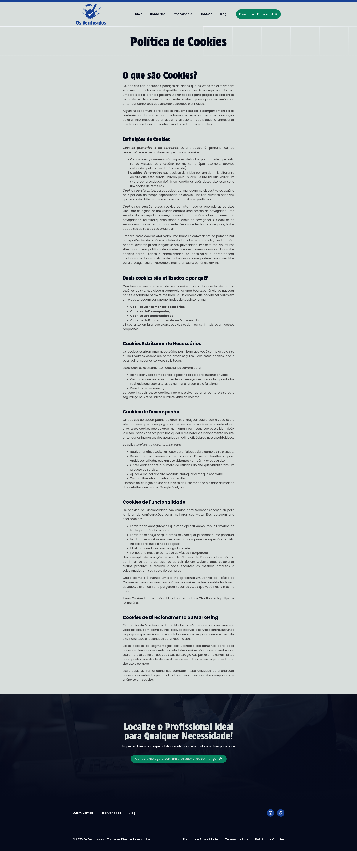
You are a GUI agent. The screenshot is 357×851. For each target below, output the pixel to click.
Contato (206, 14)
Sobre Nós (157, 14)
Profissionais (182, 14)
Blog (223, 14)
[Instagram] (270, 813)
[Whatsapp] (280, 813)
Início (138, 14)
